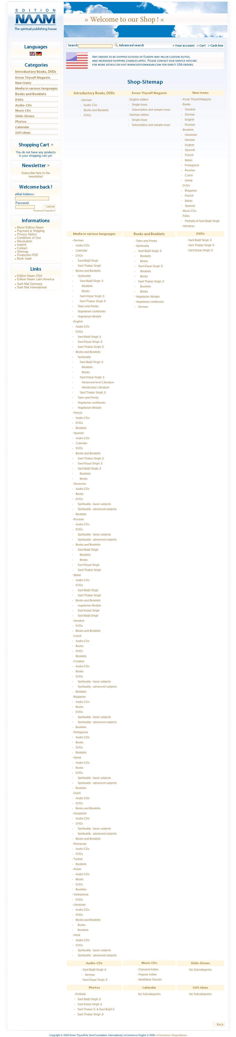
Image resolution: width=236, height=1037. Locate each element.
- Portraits (80, 994)
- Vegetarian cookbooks (89, 311)
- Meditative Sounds (149, 979)
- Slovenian (79, 483)
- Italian (186, 160)
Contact (22, 248)
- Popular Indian (147, 974)
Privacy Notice (27, 234)
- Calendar (79, 250)
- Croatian (78, 661)
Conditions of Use (29, 237)
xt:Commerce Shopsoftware (171, 1035)
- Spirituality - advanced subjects (94, 509)
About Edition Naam (30, 227)
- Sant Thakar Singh (86, 265)
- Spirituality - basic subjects (91, 504)
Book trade (24, 258)
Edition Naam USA (29, 276)
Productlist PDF (27, 255)
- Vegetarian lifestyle (86, 316)
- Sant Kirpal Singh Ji (88, 296)
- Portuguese (190, 165)
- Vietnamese (80, 894)
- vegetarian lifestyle (86, 605)
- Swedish (188, 109)
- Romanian (79, 843)
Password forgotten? (44, 210)
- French (187, 155)
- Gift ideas (188, 226)
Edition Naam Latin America (35, 279)
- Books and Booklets (94, 110)
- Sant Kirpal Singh (86, 565)
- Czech (187, 175)
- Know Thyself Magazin (196, 99)
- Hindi (76, 935)
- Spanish (188, 150)
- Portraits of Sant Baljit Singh (200, 221)
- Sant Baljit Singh (85, 260)
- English (187, 119)
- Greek (186, 180)
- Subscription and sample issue (149, 109)
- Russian (188, 124)
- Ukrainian (189, 134)
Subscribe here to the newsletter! (35, 174)
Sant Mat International (32, 287)
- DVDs (85, 115)
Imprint (21, 244)
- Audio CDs (88, 105)
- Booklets (187, 129)
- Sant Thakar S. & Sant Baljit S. (94, 1009)
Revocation (24, 241)
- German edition (138, 114)
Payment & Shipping (30, 231)
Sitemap (22, 251)
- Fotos (185, 216)
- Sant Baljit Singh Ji (87, 281)
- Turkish (77, 859)
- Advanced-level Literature (93, 382)
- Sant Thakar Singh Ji (89, 301)
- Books (186, 104)
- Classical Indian (148, 969)
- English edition (138, 99)
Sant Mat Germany (29, 284)
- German (86, 100)
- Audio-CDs (80, 245)
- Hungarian (79, 813)
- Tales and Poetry (85, 306)
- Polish (76, 869)
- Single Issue (137, 104)
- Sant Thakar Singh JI (88, 1014)
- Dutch (76, 793)
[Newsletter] (48, 167)
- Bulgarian (189, 190)
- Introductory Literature (90, 387)
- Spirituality (81, 276)
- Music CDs (188, 211)
